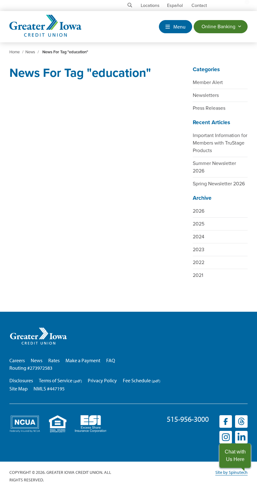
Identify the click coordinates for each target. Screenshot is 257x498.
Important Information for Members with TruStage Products (220, 143)
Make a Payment (83, 360)
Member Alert (208, 82)
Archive (202, 198)
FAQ (110, 360)
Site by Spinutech (231, 472)
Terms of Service (55, 380)
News (36, 360)
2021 (198, 275)
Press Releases (209, 108)
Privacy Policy (102, 380)
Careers (17, 360)
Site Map (18, 388)
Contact (199, 5)
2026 (198, 211)
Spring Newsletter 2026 (219, 184)
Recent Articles (211, 122)
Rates (54, 360)
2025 (198, 224)
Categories (206, 69)
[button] (235, 455)
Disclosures (21, 380)
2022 (198, 262)
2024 (198, 237)
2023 (198, 249)
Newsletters (206, 95)
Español (175, 5)
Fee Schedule (137, 380)
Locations (150, 5)
